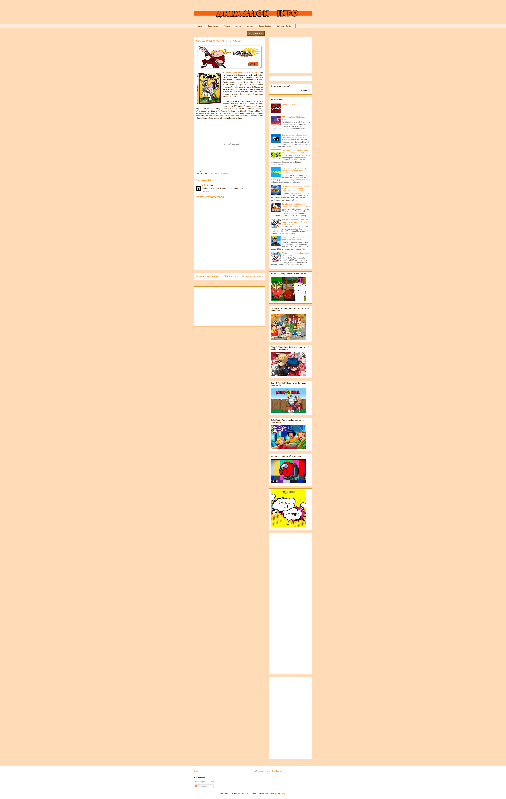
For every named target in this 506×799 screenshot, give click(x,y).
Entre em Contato (285, 26)
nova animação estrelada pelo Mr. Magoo (241, 73)
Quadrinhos (213, 26)
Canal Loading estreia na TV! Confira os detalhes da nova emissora (294, 170)
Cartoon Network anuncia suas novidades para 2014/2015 (295, 151)
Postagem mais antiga (252, 276)
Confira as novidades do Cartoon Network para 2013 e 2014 (296, 136)
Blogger (283, 794)
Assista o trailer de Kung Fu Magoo (218, 40)
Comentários (202, 786)
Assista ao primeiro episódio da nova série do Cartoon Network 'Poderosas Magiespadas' (295, 222)
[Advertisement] (229, 264)
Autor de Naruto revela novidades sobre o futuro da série (296, 238)
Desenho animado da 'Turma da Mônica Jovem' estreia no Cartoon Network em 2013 (295, 188)
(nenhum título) (288, 105)
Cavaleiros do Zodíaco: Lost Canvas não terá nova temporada (296, 205)
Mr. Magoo (224, 174)
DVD (210, 174)
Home (199, 26)
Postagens (201, 782)
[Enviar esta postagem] (199, 171)
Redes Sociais (265, 26)
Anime (238, 26)
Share (196, 771)
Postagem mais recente (207, 276)
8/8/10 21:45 (206, 191)
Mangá (250, 26)
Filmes (227, 26)
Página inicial (229, 276)
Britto (204, 185)
